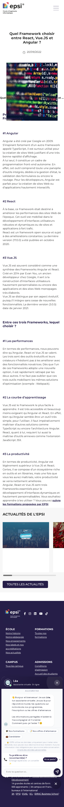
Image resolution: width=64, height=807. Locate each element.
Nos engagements (15, 641)
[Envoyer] (57, 771)
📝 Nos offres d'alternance (43, 731)
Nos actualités (13, 652)
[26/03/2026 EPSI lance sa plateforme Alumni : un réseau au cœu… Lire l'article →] (26, 547)
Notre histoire (13, 633)
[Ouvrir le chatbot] (55, 783)
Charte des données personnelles (31, 750)
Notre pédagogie (15, 637)
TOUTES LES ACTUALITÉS (25, 584)
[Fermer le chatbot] (57, 683)
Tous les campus (14, 666)
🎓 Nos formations (15, 731)
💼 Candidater (13, 736)
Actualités (37, 92)
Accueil (23, 92)
